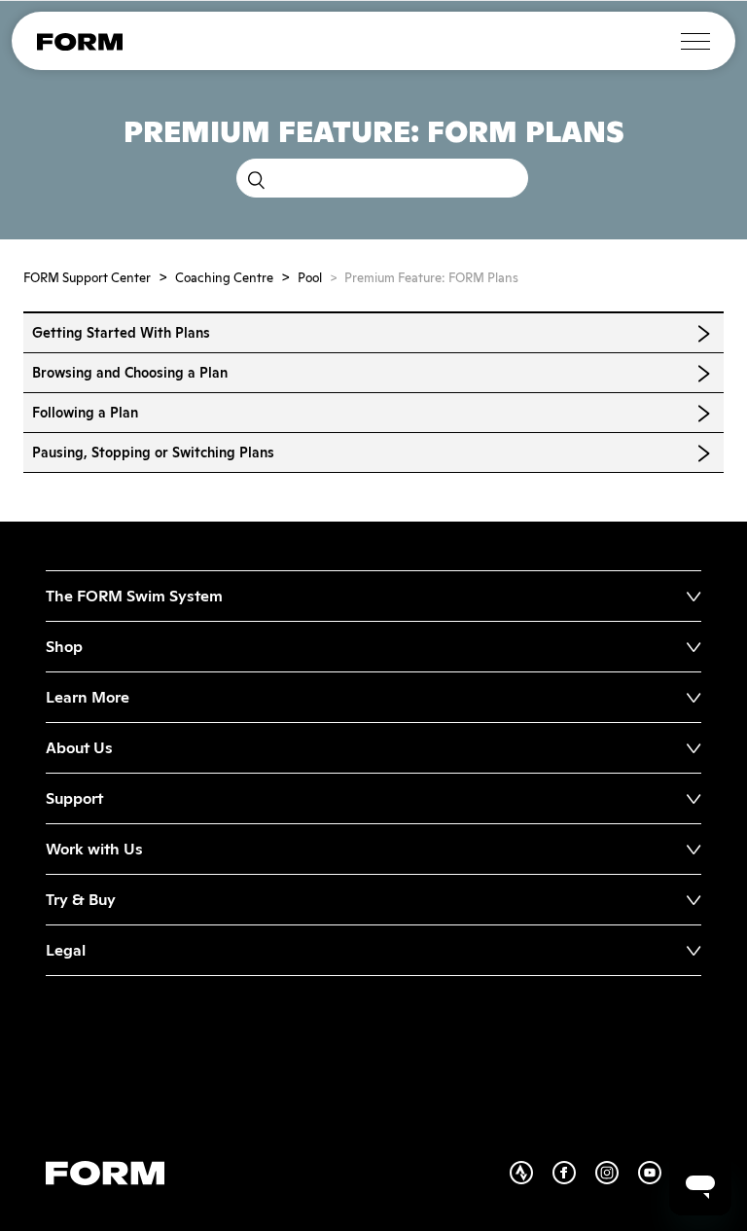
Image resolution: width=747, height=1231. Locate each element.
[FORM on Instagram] (616, 1179)
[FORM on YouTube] (659, 1179)
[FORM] (80, 45)
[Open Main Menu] (695, 41)
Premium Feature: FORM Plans (431, 278)
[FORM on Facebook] (573, 1179)
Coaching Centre (224, 278)
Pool (310, 278)
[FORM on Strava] (531, 1179)
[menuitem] (373, 596)
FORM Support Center (87, 278)
